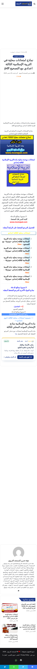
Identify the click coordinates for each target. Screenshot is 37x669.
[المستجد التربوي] (23, 3)
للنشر (18, 655)
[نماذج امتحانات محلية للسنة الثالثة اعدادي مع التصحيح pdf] (10, 628)
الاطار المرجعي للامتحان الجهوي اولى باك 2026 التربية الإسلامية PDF (28, 606)
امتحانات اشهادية (15, 52)
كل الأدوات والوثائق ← (10, 357)
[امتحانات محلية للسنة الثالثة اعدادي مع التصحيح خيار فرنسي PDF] (10, 607)
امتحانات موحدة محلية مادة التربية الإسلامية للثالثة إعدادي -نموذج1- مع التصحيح (16, 241)
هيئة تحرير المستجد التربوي (26, 73)
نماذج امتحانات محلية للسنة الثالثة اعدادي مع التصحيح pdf (11, 637)
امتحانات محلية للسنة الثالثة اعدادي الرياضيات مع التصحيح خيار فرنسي (27, 627)
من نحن (32, 655)
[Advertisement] (18, 28)
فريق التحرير (11, 655)
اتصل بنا (4, 655)
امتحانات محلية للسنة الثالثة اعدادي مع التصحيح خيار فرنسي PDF (10, 616)
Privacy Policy (25, 655)
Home (23, 52)
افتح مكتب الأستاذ (24, 357)
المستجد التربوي (12, 651)
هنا (16, 334)
